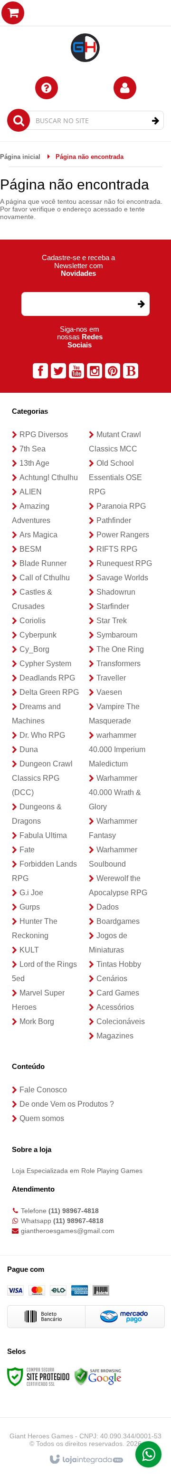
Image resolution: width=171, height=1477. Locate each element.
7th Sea (32, 449)
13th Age (34, 463)
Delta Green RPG (49, 692)
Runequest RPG (124, 563)
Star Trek (111, 621)
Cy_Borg (34, 649)
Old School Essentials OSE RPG (115, 477)
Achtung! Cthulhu (48, 477)
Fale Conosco (43, 1090)
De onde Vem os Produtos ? (66, 1104)
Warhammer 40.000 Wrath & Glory (115, 792)
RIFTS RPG (116, 549)
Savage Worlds (122, 578)
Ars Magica (38, 535)
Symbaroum (116, 635)
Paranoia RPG (121, 506)
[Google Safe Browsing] (98, 1376)
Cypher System (45, 664)
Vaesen (109, 692)
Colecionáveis (120, 1021)
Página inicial (20, 156)
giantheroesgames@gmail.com (67, 1231)
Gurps (29, 907)
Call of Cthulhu (44, 578)
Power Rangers (122, 535)
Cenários (111, 978)
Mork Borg (36, 1021)
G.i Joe (31, 893)
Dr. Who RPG (42, 735)
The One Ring (120, 649)
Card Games (117, 993)
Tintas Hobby (118, 964)
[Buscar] (155, 120)
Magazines (114, 1036)
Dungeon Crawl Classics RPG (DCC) (42, 778)
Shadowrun (115, 592)
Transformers (118, 664)
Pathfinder (113, 520)
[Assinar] (141, 304)
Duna (28, 749)
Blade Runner (42, 563)
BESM (30, 549)
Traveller (111, 678)
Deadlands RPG (47, 678)
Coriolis (32, 621)
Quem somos (41, 1118)
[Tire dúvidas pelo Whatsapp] (148, 1454)
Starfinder (112, 606)
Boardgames (118, 921)
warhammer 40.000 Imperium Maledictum (117, 749)
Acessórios (115, 1007)
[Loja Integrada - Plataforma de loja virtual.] (85, 1460)
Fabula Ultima (43, 835)
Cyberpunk (38, 635)
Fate (27, 850)
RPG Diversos (43, 434)
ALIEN (30, 492)
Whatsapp (62, 1221)
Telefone (60, 1211)
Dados (107, 907)
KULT (29, 950)
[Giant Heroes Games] (85, 33)
